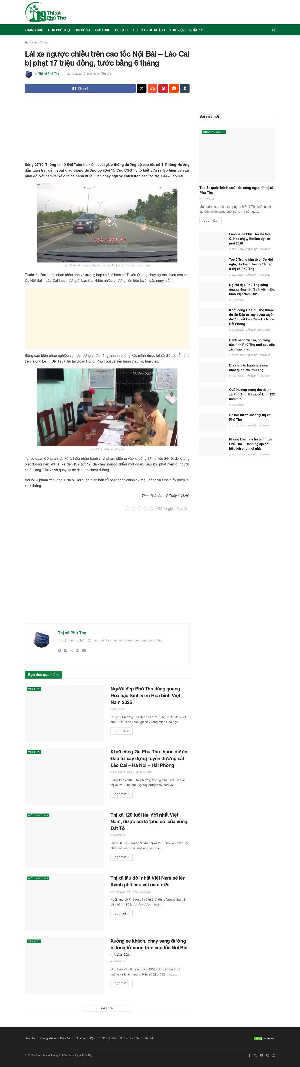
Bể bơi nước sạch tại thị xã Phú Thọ (249, 417)
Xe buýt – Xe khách (148, 30)
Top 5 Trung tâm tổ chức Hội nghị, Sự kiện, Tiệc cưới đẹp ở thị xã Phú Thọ (251, 264)
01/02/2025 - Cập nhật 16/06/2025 (250, 425)
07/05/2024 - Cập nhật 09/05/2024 (132, 891)
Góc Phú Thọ (59, 30)
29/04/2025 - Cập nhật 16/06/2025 (250, 375)
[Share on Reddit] (174, 88)
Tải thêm (107, 1008)
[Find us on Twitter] (255, 1055)
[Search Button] (273, 29)
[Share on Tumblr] (185, 88)
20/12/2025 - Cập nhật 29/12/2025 (132, 772)
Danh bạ (30, 1038)
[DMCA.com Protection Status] (264, 1038)
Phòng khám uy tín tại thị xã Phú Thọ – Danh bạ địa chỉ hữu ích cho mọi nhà (250, 444)
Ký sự (94, 1038)
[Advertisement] (107, 131)
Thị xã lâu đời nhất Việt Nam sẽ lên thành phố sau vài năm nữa (148, 881)
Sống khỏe (109, 1038)
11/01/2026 (207, 198)
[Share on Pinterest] (163, 88)
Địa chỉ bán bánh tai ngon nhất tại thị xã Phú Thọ (248, 367)
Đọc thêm (124, 730)
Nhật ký (196, 30)
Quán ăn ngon (214, 131)
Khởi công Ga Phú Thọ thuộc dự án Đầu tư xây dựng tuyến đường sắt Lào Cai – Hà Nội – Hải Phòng (148, 758)
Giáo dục (102, 30)
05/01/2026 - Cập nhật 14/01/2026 (250, 274)
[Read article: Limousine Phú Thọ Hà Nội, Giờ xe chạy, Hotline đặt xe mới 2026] (212, 241)
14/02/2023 (118, 961)
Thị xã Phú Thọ (48, 73)
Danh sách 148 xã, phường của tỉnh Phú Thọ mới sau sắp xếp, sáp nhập (252, 345)
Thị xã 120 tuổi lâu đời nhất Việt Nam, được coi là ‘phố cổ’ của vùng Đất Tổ (148, 821)
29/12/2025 (118, 709)
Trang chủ (34, 30)
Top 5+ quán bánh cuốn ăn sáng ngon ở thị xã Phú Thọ (236, 190)
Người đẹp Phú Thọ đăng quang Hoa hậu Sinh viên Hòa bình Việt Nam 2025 (145, 695)
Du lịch (121, 30)
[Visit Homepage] (46, 12)
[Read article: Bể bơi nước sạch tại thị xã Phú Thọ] (212, 422)
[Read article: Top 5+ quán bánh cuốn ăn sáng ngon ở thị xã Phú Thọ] (237, 155)
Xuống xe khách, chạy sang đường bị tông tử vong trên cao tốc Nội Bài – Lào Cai (148, 947)
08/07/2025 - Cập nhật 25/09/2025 (250, 355)
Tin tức (44, 42)
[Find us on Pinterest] (267, 1055)
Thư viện (177, 30)
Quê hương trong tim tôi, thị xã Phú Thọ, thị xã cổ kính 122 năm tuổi (252, 394)
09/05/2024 (118, 835)
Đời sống (82, 30)
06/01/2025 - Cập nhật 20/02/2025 (250, 454)
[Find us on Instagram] (273, 1055)
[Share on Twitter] (141, 88)
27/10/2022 (74, 73)
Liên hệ (148, 1038)
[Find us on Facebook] (250, 1055)
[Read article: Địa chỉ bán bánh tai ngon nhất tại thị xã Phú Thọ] (212, 372)
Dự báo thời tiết (129, 1038)
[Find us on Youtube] (261, 1055)
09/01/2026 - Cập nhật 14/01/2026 (250, 249)
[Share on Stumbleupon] (152, 88)
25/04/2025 (237, 404)
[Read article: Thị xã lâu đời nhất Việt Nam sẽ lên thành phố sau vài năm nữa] (64, 902)
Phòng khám (48, 1038)
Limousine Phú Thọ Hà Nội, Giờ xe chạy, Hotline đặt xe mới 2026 (250, 239)
